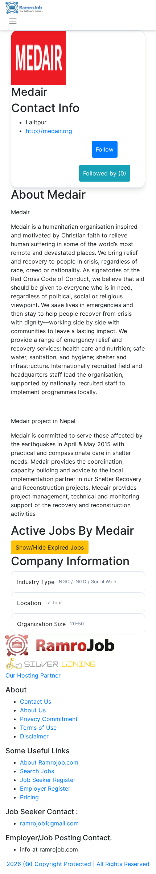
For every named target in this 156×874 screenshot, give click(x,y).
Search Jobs (37, 771)
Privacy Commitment (49, 718)
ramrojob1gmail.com (49, 823)
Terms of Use (38, 727)
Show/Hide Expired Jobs (50, 547)
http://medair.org (49, 130)
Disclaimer (34, 736)
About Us (33, 710)
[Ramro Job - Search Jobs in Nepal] (24, 7)
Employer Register (45, 788)
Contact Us (35, 701)
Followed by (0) (104, 173)
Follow (105, 149)
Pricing (29, 797)
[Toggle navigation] (12, 21)
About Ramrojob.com (49, 762)
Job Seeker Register (47, 779)
